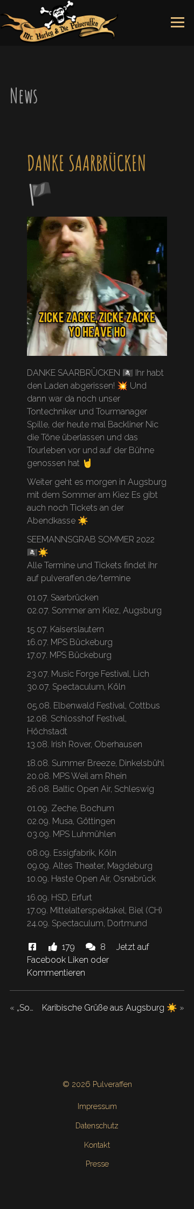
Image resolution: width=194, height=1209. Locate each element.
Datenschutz (97, 1125)
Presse (97, 1163)
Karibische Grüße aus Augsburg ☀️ (109, 1008)
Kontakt (97, 1144)
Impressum (97, 1106)
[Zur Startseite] (59, 21)
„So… (25, 1008)
